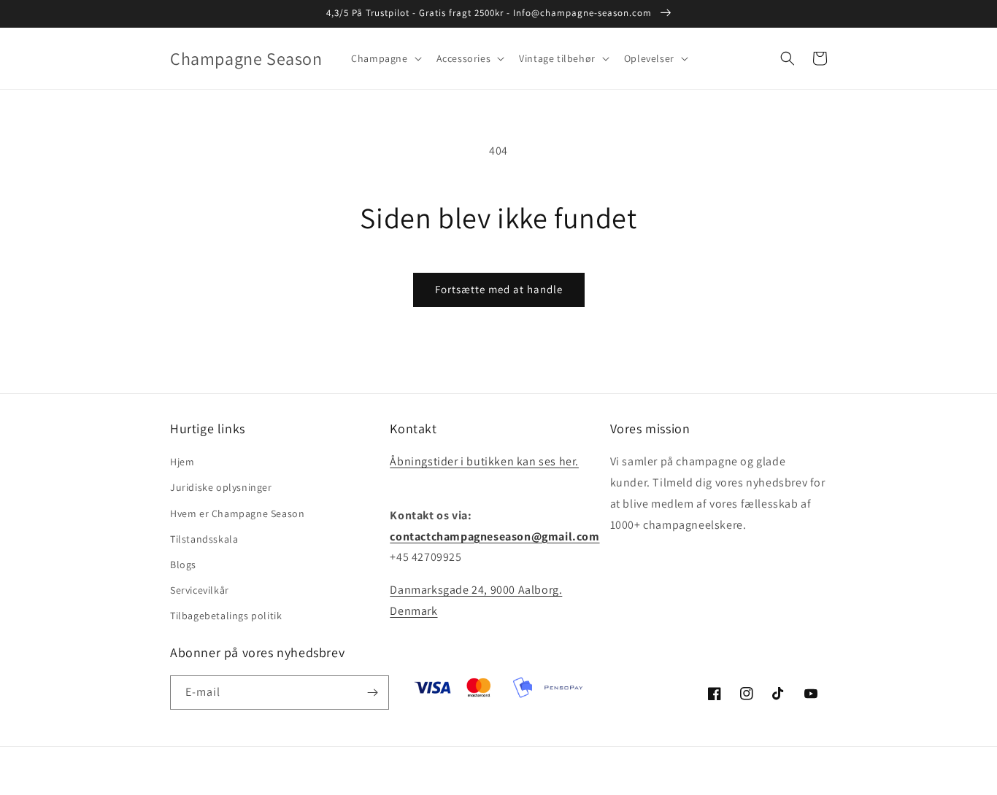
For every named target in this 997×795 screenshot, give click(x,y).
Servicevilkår (199, 590)
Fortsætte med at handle (499, 289)
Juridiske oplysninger (221, 487)
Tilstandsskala (204, 539)
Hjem (182, 461)
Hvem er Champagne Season (237, 513)
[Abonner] (372, 692)
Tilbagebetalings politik (226, 615)
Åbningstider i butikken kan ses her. (484, 461)
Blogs (183, 564)
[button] (384, 58)
